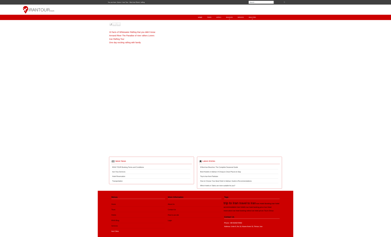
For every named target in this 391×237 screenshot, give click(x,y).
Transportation (117, 181)
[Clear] (118, 24)
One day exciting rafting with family (125, 42)
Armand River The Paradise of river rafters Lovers (131, 35)
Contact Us (172, 209)
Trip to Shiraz (269, 211)
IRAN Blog (229, 17)
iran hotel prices (257, 211)
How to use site (173, 215)
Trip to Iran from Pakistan (209, 176)
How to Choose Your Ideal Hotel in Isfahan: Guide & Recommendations (226, 181)
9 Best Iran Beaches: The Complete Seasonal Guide (219, 167)
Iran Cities (252, 17)
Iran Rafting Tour (116, 39)
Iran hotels (241, 207)
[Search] (114, 24)
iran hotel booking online (242, 211)
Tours (209, 17)
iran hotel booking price (255, 207)
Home (119, 2)
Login (170, 220)
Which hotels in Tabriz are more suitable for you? (217, 185)
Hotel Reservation (118, 176)
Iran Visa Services (118, 172)
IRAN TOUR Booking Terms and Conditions (128, 167)
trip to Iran (231, 203)
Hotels (218, 17)
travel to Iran (247, 203)
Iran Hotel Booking (263, 203)
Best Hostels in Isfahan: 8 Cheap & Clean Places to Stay (220, 172)
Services (241, 17)
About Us (171, 204)
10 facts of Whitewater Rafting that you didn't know (132, 32)
